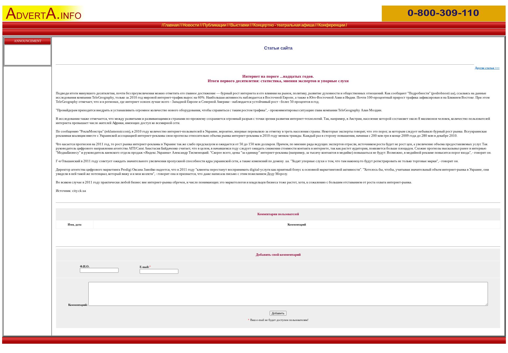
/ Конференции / (332, 25)
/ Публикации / (214, 25)
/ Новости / (191, 25)
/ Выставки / (240, 25)
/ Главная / (171, 25)
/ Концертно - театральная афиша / (284, 25)
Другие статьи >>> (487, 68)
